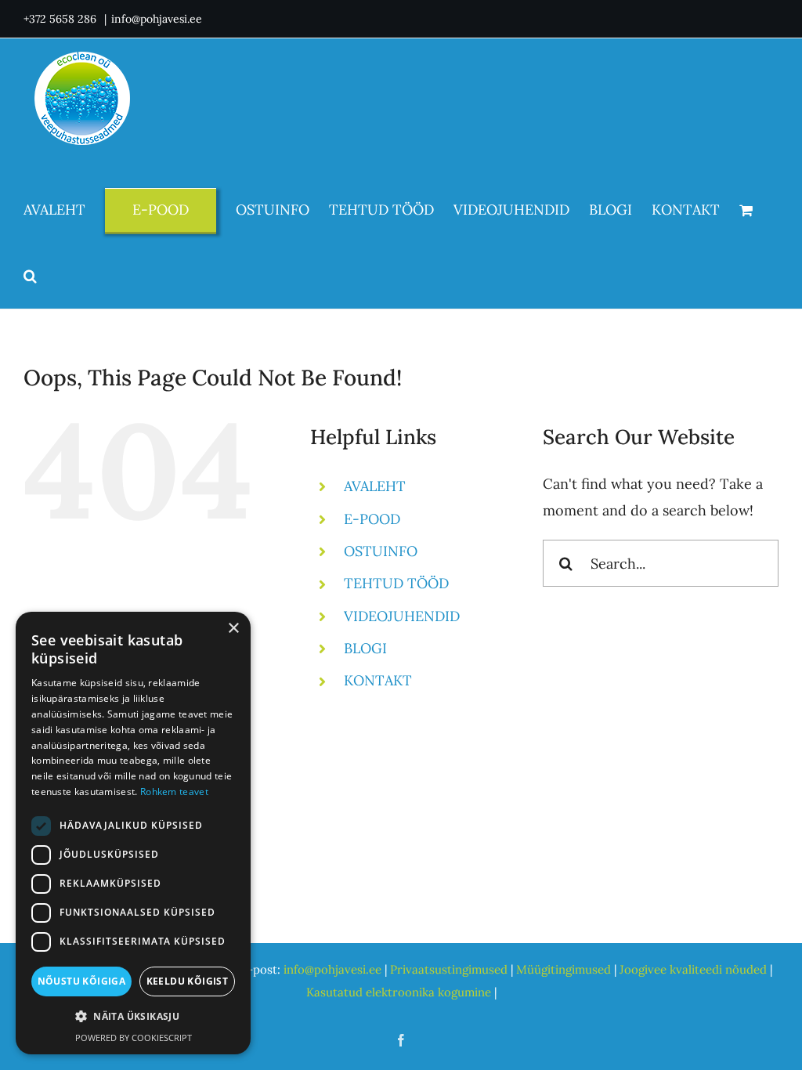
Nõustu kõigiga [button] (82, 981)
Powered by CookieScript (133, 1037)
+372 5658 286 (61, 19)
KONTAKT (378, 680)
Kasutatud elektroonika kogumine (398, 992)
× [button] (233, 628)
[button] (30, 276)
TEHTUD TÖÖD (396, 583)
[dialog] (133, 833)
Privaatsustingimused (449, 969)
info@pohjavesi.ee (156, 19)
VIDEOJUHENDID (402, 616)
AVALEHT (375, 486)
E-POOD (372, 519)
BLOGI (365, 648)
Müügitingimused (563, 969)
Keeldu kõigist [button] (187, 981)
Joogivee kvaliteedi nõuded (693, 969)
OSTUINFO (380, 551)
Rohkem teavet (174, 791)
